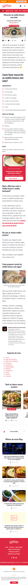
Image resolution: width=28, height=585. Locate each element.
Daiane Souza (22, 327)
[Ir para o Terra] (5, 1)
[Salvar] (20, 392)
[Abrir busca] (25, 6)
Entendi (14, 582)
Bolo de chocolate (11, 361)
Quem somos (19, 547)
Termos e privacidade (14, 549)
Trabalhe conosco (14, 552)
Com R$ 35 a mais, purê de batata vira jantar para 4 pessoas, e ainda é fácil (14, 481)
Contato (11, 547)
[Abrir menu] (20, 6)
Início (10, 25)
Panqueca (8, 370)
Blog (7, 547)
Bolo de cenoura (11, 359)
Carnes (16, 10)
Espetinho (8, 365)
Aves (20, 10)
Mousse (8, 369)
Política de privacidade (14, 579)
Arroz (7, 357)
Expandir (24, 431)
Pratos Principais (15, 25)
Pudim (7, 374)
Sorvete (8, 376)
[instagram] (16, 557)
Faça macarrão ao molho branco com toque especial (11, 416)
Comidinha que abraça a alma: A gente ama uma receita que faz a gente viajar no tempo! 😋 (14, 527)
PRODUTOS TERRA (21, 1)
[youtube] (13, 557)
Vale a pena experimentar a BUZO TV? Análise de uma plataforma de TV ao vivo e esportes (14, 458)
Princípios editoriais (14, 554)
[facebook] (11, 557)
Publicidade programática (7, 562)
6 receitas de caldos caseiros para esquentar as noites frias (14, 504)
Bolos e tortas (9, 10)
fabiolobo (14, 575)
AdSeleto (25, 562)
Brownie (8, 363)
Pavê (7, 372)
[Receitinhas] (7, 6)
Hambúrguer (9, 367)
